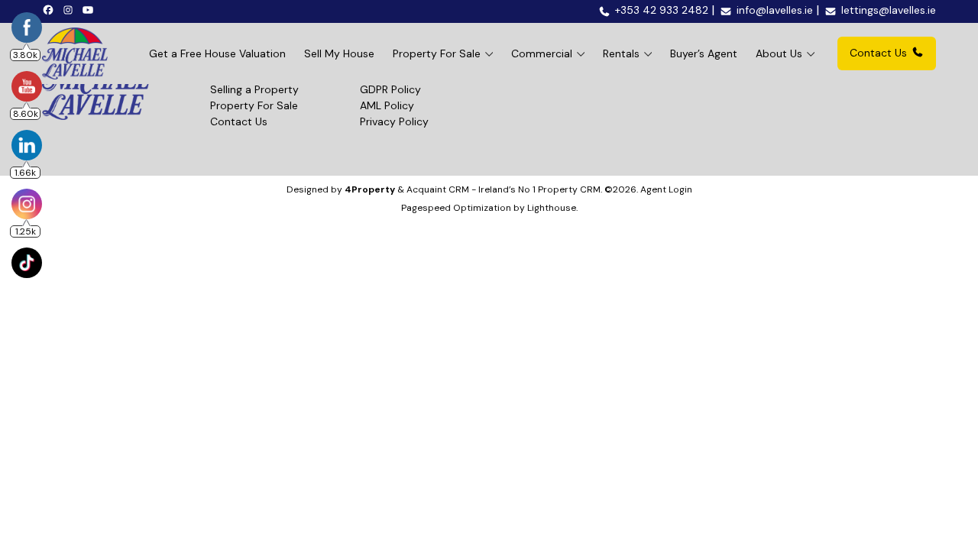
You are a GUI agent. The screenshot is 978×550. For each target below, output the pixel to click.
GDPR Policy (390, 89)
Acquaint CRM (437, 189)
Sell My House (339, 53)
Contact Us (878, 53)
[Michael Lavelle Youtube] (90, 9)
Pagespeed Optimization (456, 208)
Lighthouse (551, 208)
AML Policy (387, 105)
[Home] (75, 53)
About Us (779, 53)
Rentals (621, 53)
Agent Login (666, 189)
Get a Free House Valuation (217, 53)
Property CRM (569, 189)
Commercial (541, 53)
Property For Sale (437, 53)
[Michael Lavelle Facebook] (50, 9)
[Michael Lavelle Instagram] (70, 9)
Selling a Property (254, 89)
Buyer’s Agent (703, 53)
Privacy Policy (394, 121)
